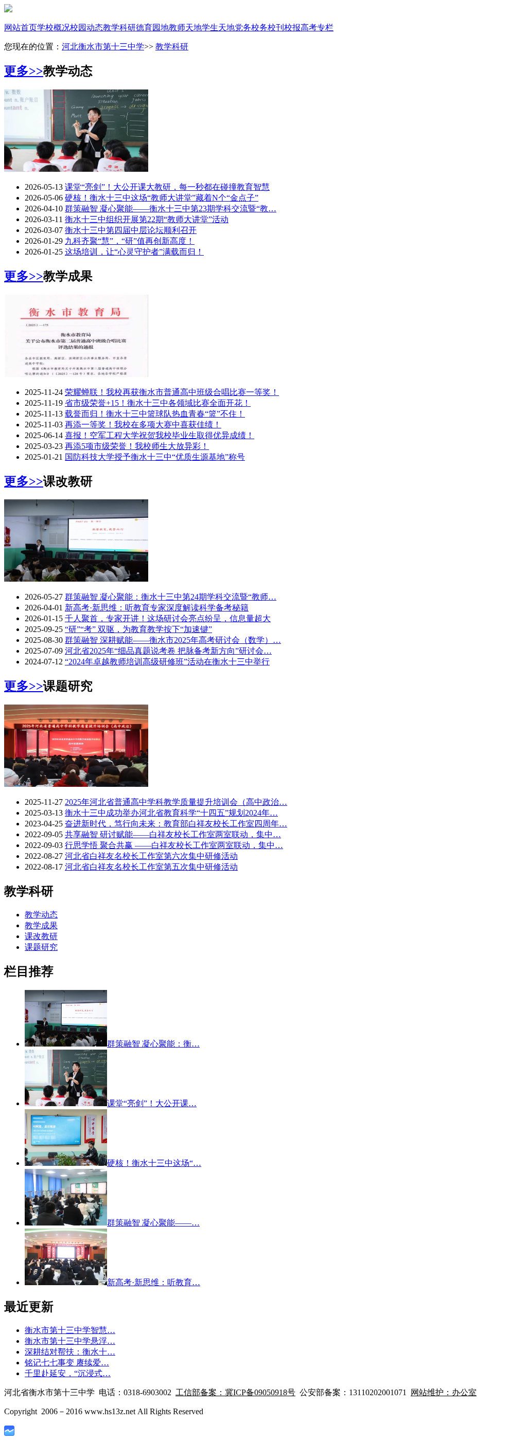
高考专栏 (317, 27)
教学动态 (41, 914)
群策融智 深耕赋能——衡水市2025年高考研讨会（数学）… (173, 640)
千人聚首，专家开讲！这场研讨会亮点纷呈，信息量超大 (168, 618)
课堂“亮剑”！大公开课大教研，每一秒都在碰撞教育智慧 (167, 187)
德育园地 (152, 27)
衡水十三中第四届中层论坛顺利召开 (131, 230)
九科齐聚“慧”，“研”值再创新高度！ (130, 241)
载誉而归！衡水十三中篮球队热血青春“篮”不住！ (155, 413)
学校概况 (53, 27)
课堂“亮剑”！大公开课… (152, 1103)
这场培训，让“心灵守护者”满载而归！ (134, 251)
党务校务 (251, 27)
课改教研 (41, 936)
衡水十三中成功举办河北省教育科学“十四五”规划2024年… (171, 812)
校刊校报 (284, 27)
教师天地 (185, 27)
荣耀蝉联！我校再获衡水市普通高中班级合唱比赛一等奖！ (172, 392)
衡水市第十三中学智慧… (70, 1330)
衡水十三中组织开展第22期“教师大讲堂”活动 (147, 219)
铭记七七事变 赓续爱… (67, 1362)
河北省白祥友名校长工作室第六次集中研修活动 (151, 856)
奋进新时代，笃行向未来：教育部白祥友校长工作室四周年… (176, 823)
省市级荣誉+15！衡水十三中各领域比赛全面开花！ (158, 403)
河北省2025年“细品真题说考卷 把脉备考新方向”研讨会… (168, 650)
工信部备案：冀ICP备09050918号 (235, 1392)
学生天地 (218, 27)
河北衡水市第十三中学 (103, 46)
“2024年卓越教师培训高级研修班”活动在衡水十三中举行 (167, 661)
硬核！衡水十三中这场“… (154, 1163)
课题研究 (41, 947)
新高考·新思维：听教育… (153, 1282)
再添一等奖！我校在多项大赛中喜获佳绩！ (143, 424)
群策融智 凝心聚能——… (153, 1222)
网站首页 (20, 27)
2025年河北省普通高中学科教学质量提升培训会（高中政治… (176, 802)
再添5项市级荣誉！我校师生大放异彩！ (137, 446)
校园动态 (86, 27)
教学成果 (41, 925)
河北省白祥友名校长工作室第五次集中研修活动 (151, 866)
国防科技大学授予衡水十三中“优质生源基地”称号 (155, 457)
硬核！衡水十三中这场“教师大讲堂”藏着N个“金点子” (161, 197)
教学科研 (119, 27)
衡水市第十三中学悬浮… (70, 1341)
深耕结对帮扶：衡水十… (70, 1351)
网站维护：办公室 (444, 1392)
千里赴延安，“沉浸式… (68, 1373)
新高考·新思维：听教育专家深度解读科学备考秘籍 (157, 607)
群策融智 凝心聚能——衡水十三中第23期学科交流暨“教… (170, 208)
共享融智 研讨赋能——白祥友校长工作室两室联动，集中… (173, 834)
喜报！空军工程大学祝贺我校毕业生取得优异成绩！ (159, 435)
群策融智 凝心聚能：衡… (153, 1043)
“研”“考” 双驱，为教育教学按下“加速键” (138, 629)
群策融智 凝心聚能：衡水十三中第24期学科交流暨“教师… (170, 596)
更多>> (23, 71)
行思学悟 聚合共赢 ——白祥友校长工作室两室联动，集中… (174, 845)
